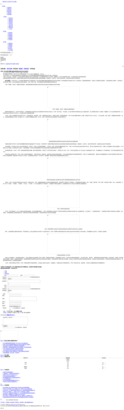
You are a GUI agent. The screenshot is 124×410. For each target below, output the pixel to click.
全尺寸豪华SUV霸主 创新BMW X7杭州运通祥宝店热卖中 (16, 351)
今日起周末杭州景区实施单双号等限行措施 (13, 349)
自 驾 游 (10, 47)
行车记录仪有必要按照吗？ (9, 376)
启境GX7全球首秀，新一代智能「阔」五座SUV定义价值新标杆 (17, 388)
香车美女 (10, 48)
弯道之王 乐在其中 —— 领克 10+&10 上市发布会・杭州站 (16, 391)
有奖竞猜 (10, 46)
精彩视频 (9, 14)
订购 (6, 271)
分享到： (5, 312)
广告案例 (7, 402)
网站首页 (5, 1)
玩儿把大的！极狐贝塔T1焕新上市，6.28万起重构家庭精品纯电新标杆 (19, 393)
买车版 (5, 16)
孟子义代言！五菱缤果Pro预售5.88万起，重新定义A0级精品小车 (17, 395)
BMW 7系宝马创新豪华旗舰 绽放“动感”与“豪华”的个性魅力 (16, 344)
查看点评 (9, 315)
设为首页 (9, 1)
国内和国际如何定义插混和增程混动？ (12, 377)
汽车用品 (10, 39)
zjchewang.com (14, 404)
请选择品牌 (3, 58)
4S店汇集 (11, 24)
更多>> (2, 340)
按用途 (17, 63)
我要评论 (13, 315)
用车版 (4, 31)
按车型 (10, 63)
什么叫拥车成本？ (7, 378)
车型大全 (11, 23)
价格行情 (11, 19)
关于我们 (3, 402)
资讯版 (3, 6)
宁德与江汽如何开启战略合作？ (10, 381)
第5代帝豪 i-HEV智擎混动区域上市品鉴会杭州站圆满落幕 (16, 387)
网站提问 (31, 402)
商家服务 (10, 38)
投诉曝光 (10, 35)
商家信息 (9, 8)
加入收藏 (14, 1)
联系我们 (22, 402)
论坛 (9, 50)
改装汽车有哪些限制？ (8, 372)
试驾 (6, 272)
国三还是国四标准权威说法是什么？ (11, 380)
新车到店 (11, 18)
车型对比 (11, 22)
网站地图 (27, 402)
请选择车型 (3, 60)
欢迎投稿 (12, 402)
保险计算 (11, 26)
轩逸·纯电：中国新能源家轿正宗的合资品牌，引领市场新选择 (17, 347)
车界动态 (9, 12)
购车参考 (11, 27)
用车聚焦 (10, 32)
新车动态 (9, 10)
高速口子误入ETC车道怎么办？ (10, 374)
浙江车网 (9, 68)
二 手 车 (10, 28)
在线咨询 (10, 43)
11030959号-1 (17, 405)
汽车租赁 (10, 36)
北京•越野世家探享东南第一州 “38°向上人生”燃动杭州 (15, 343)
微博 (12, 50)
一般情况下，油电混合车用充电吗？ (11, 373)
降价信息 (9, 11)
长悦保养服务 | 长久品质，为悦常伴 (11, 352)
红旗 (21, 311)
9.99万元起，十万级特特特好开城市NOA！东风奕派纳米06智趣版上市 (19, 390)
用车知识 (10, 34)
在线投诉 (10, 44)
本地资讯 (9, 7)
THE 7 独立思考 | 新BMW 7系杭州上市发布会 (13, 348)
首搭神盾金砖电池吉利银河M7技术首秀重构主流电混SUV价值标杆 (18, 397)
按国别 (14, 63)
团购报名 (11, 20)
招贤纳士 (17, 402)
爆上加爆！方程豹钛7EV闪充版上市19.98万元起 (14, 394)
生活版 (4, 41)
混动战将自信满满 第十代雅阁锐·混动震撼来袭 (13, 345)
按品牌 (7, 63)
